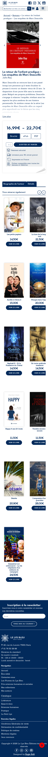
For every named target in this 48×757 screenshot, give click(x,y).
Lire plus (7, 116)
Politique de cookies (10, 730)
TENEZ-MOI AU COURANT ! (24, 624)
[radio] (13, 136)
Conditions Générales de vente (15, 724)
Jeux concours (7, 737)
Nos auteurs (6, 691)
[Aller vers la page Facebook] (17, 750)
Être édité (5, 674)
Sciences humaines (10, 707)
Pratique (5, 711)
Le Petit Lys (6, 714)
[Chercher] (29, 9)
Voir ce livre (14, 244)
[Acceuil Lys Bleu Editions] (9, 3)
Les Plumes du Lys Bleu (12, 681)
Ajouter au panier (28, 145)
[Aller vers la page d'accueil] (24, 638)
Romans (16, 15)
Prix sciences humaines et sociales (17, 684)
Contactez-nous (8, 677)
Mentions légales (8, 734)
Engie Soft (30, 754)
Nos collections (8, 687)
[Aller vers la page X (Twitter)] (26, 750)
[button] (30, 3)
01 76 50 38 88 (10, 648)
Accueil (6, 15)
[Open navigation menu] (43, 8)
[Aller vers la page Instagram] (21, 750)
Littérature (6, 700)
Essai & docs (6, 704)
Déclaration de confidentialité (14, 727)
